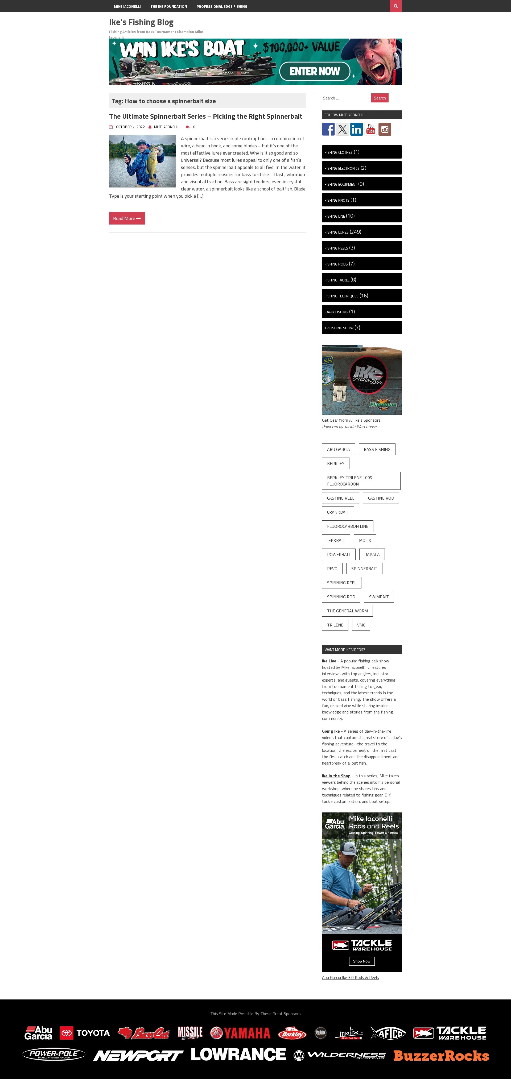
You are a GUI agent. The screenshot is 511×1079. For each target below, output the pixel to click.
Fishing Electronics (342, 168)
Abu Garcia (338, 449)
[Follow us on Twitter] (342, 129)
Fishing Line (335, 216)
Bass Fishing (377, 449)
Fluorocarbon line (347, 526)
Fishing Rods (336, 264)
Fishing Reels (336, 248)
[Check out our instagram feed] (384, 129)
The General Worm (347, 611)
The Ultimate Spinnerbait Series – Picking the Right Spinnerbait (205, 116)
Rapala (372, 554)
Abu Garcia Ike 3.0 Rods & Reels (350, 977)
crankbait (338, 512)
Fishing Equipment (341, 184)
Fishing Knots (337, 200)
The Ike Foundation (168, 6)
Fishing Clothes (339, 152)
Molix (365, 540)
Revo (332, 568)
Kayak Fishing (336, 312)
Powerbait (339, 554)
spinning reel (341, 582)
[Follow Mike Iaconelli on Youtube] (370, 129)
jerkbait (336, 540)
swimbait (379, 597)
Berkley (335, 463)
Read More (124, 218)
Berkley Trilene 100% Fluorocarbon (350, 480)
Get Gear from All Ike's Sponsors (351, 420)
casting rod (381, 498)
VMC (361, 625)
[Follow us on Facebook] (328, 129)
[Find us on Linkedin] (356, 129)
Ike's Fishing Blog (141, 21)
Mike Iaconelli (127, 6)
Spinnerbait (364, 568)
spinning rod (341, 597)
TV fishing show (339, 328)
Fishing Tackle (337, 280)
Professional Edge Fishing (222, 6)
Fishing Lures (337, 232)
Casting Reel (340, 498)
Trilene (335, 625)
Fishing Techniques (341, 296)
